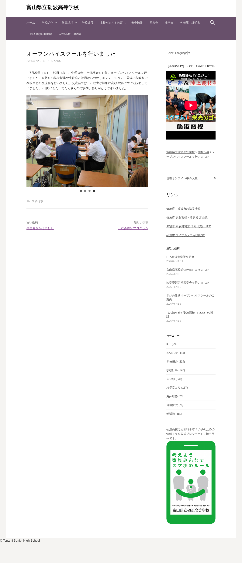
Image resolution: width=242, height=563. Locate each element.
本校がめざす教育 (111, 22)
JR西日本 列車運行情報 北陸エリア (188, 226)
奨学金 (169, 22)
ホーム (30, 22)
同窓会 (154, 22)
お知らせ (172, 352)
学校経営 (87, 22)
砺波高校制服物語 (41, 34)
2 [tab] (85, 191)
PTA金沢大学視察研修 (180, 256)
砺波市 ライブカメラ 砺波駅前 (185, 235)
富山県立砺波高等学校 (52, 7)
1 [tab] (81, 191)
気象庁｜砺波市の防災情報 (183, 208)
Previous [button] (30, 141)
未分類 (170, 379)
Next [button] (143, 141)
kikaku (56, 60)
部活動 (170, 413)
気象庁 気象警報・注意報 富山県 (187, 217)
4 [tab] (94, 191)
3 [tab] (89, 191)
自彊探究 (172, 405)
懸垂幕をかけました (40, 228)
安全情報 (137, 22)
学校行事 (37, 201)
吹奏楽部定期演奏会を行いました (187, 282)
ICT (168, 344)
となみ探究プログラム (133, 228)
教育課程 (67, 22)
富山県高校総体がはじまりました (187, 269)
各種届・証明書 (190, 22)
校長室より (173, 387)
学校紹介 (47, 22)
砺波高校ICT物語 (70, 34)
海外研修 (172, 396)
